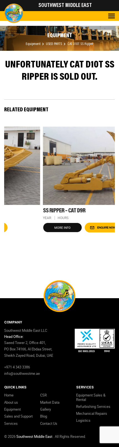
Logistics (83, 420)
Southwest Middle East (34, 436)
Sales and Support (18, 416)
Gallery (45, 409)
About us (11, 402)
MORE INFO (41, 227)
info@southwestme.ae (22, 373)
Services (11, 423)
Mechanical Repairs (91, 413)
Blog (43, 416)
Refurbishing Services (93, 406)
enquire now (84, 227)
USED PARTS (54, 44)
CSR (43, 395)
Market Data (50, 402)
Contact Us (48, 423)
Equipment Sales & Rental (90, 397)
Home (9, 395)
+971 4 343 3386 (17, 367)
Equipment (33, 44)
